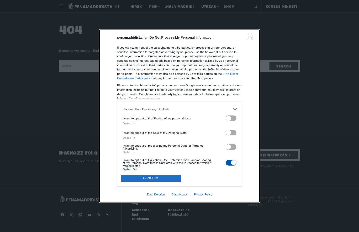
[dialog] (179, 116)
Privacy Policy (203, 194)
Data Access (179, 194)
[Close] (251, 38)
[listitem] (179, 109)
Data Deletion (156, 194)
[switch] (231, 118)
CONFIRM (151, 178)
